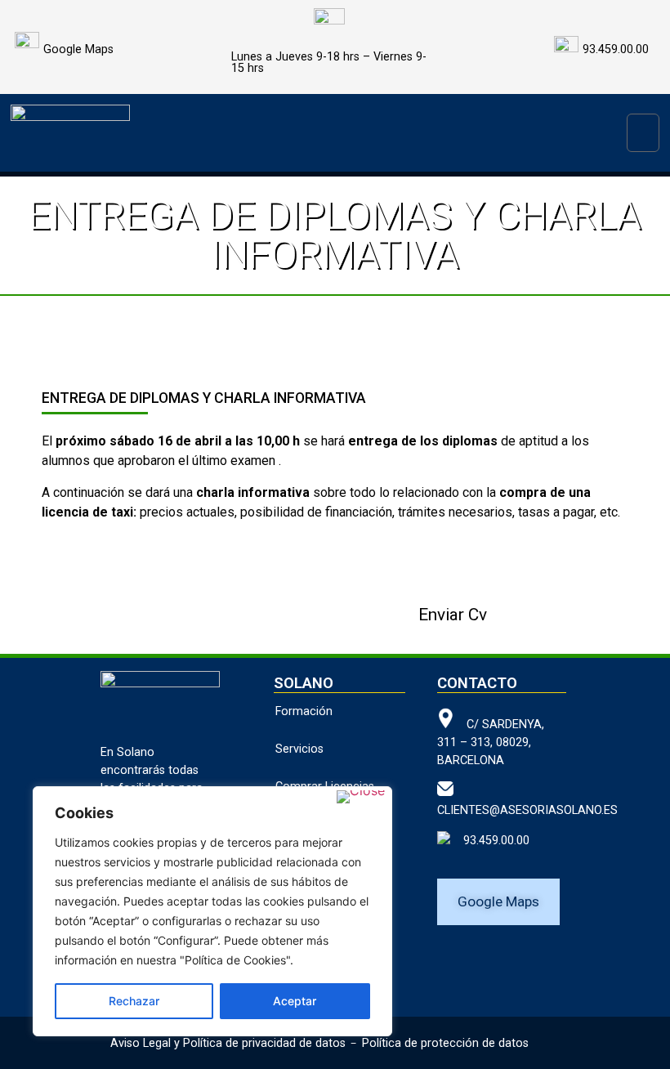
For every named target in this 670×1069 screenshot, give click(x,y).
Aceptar (294, 1001)
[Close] (361, 796)
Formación (304, 711)
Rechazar (134, 1001)
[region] (212, 911)
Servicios (299, 749)
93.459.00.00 (489, 841)
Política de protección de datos (445, 1043)
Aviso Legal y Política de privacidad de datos (228, 1043)
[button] (643, 133)
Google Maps (78, 49)
